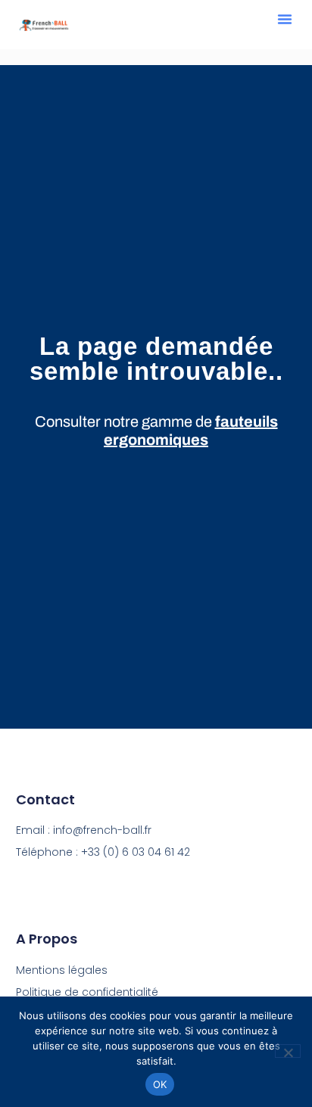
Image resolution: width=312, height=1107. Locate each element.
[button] (284, 19)
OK (160, 1084)
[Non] (288, 1051)
